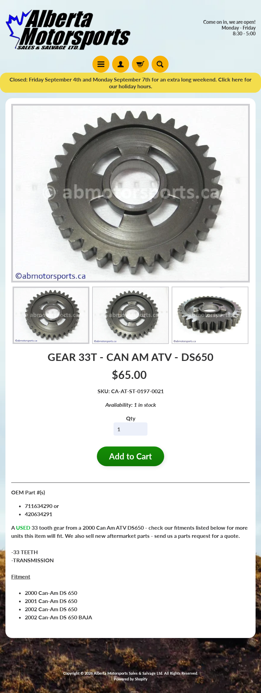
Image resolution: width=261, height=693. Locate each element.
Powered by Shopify (130, 679)
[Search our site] (160, 64)
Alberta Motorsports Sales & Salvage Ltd (128, 673)
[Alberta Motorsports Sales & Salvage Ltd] (67, 27)
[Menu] (100, 64)
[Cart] (140, 64)
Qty (130, 418)
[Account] (120, 64)
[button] (51, 315)
